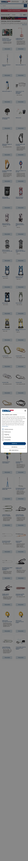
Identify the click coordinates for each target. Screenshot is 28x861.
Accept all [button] (14, 443)
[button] (14, 450)
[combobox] (25, 410)
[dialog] (14, 430)
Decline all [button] (14, 447)
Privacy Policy (5, 426)
